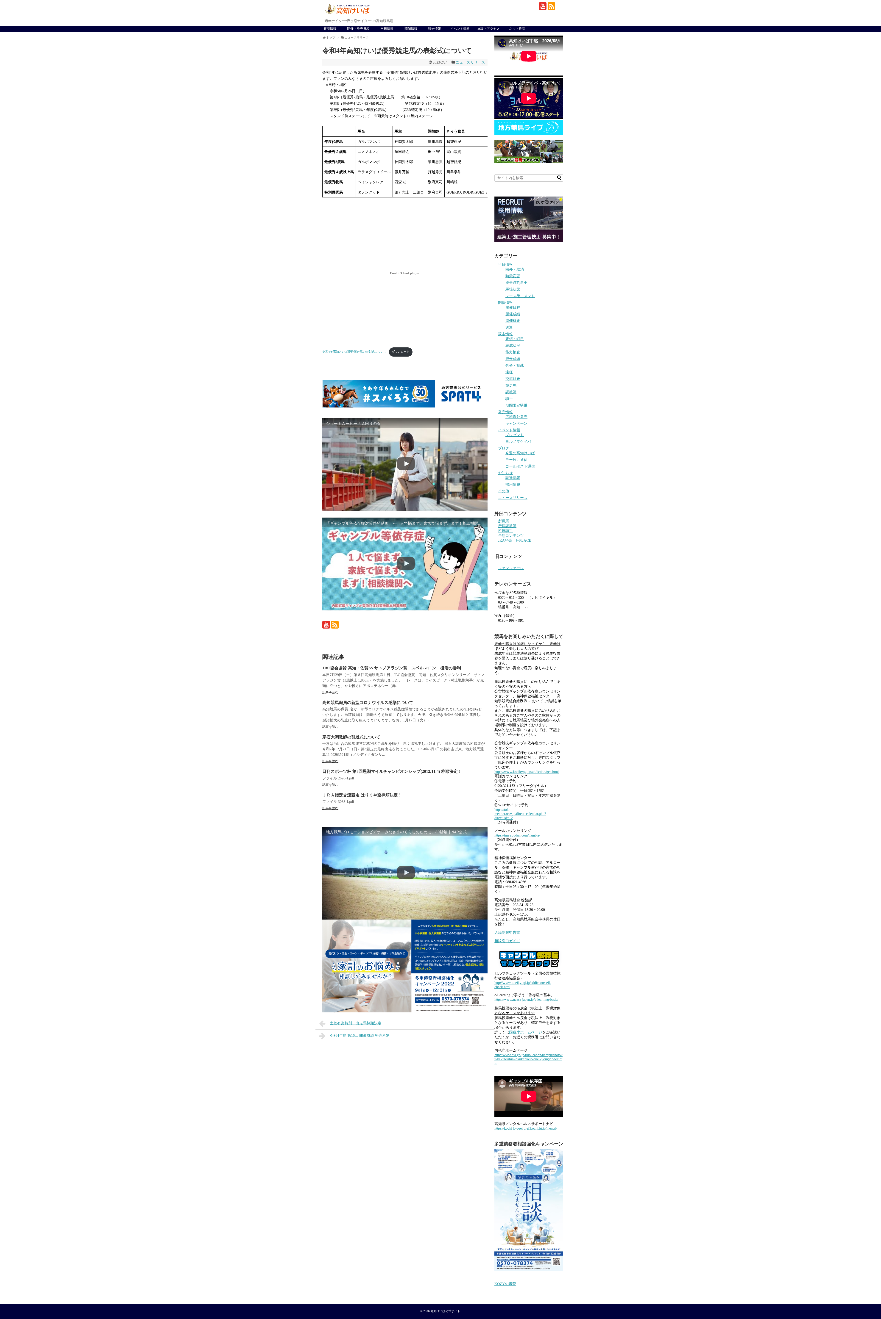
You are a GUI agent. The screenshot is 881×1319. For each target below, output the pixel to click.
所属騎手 (505, 531)
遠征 (509, 372)
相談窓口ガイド (507, 941)
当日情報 (387, 28)
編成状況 (512, 345)
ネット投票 (517, 28)
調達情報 (512, 478)
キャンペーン (516, 423)
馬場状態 (512, 289)
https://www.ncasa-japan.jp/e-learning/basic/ (526, 999)
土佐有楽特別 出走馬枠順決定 (355, 1023)
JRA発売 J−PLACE (514, 540)
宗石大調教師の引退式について (351, 737)
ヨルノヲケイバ (518, 441)
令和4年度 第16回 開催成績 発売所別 (360, 1035)
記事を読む (330, 692)
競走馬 (510, 385)
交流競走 (512, 379)
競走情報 (434, 28)
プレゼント (514, 435)
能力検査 (512, 352)
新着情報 (330, 28)
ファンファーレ (511, 568)
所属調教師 (507, 526)
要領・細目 (514, 339)
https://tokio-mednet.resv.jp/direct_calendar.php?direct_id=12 (520, 814)
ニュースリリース (470, 62)
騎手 (509, 399)
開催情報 (411, 28)
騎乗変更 (512, 276)
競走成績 (512, 359)
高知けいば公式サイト (445, 1311)
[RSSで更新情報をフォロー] (551, 6)
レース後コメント (520, 296)
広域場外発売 (516, 417)
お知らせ (505, 473)
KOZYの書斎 (505, 1284)
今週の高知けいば (520, 453)
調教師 (510, 392)
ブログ (503, 448)
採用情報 (512, 484)
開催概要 (512, 321)
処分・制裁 (514, 365)
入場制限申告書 (507, 932)
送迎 (509, 327)
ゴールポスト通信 (520, 466)
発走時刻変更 (516, 283)
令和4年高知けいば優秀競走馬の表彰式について (354, 351)
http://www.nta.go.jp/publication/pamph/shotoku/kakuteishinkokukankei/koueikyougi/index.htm (528, 1059)
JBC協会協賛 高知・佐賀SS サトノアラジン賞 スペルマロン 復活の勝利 (391, 668)
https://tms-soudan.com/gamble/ (517, 835)
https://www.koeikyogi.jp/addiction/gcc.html (526, 772)
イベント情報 (460, 28)
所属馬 (503, 521)
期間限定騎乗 (516, 405)
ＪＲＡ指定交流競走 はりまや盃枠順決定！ (362, 795)
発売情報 (505, 412)
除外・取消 (514, 269)
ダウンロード (401, 351)
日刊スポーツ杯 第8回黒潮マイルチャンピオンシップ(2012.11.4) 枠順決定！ (392, 771)
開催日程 (512, 307)
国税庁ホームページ (525, 1032)
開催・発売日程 (358, 28)
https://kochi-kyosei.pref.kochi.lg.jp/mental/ (525, 1128)
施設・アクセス (488, 28)
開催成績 (512, 314)
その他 (503, 491)
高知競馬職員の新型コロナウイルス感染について (367, 702)
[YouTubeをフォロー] (542, 6)
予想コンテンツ (511, 536)
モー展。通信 (516, 460)
